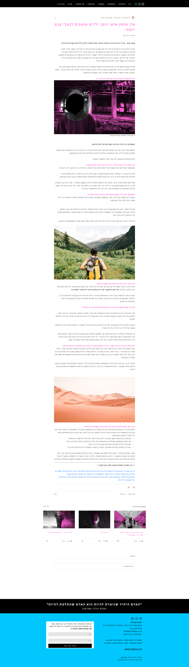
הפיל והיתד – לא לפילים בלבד (60, 532)
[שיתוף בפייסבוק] (134, 487)
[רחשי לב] (94, 519)
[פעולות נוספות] (55, 18)
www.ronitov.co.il (133, 648)
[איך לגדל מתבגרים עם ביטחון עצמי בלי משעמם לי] (130, 519)
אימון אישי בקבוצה (114, 640)
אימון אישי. (128, 640)
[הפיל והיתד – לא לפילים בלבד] (59, 519)
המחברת (138, 640)
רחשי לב (104, 532)
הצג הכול (46, 506)
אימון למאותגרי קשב (133, 643)
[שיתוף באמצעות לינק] (129, 487)
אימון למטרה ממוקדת (113, 643)
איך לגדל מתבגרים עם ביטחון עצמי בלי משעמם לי (131, 533)
